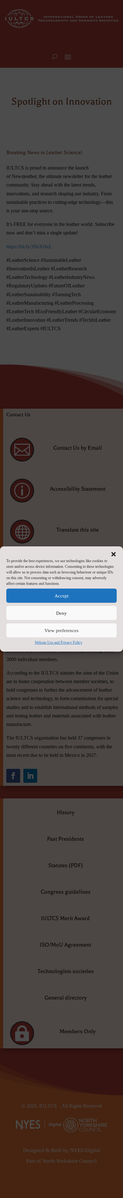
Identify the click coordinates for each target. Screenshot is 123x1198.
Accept (61, 595)
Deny (61, 612)
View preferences (61, 630)
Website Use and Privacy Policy (58, 642)
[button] (113, 554)
